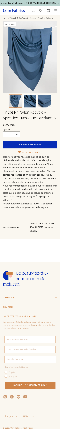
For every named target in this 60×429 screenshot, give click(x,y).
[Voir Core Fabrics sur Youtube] (25, 397)
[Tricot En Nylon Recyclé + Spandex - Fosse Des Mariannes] (15, 101)
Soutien (8, 307)
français (9, 416)
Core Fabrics (15, 428)
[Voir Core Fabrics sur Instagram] (5, 397)
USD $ (26, 416)
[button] (33, 10)
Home (5, 18)
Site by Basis (28, 428)
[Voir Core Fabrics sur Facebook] (12, 397)
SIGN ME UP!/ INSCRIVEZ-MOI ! (30, 385)
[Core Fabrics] (14, 10)
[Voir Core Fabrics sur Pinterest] (18, 397)
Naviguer (8, 297)
